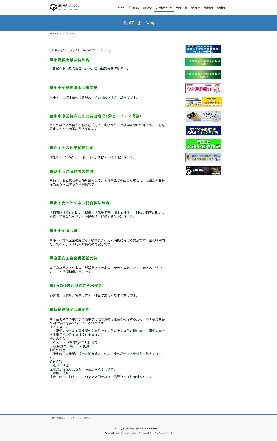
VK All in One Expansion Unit (159, 433)
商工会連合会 (58, 418)
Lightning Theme (137, 433)
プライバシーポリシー (81, 418)
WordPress (121, 433)
